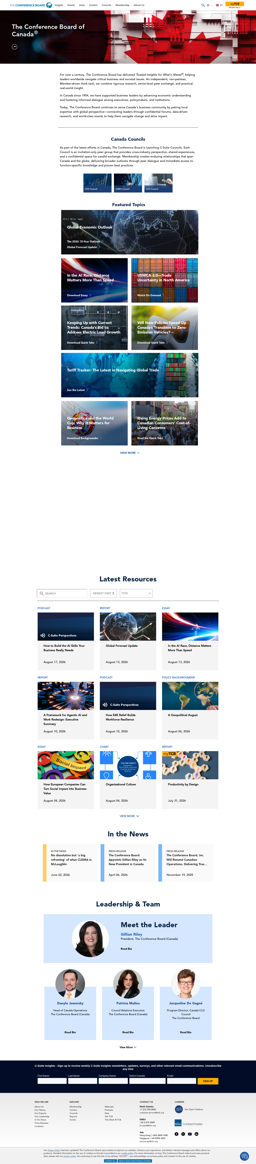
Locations (39, 1126)
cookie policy (127, 1153)
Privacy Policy (54, 1150)
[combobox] (219, 5)
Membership (10, 51)
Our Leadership (42, 1116)
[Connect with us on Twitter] (183, 1133)
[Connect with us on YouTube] (190, 1133)
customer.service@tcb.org (152, 1112)
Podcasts (109, 1110)
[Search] (203, 5)
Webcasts (109, 1106)
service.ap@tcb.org (149, 1141)
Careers (7, 67)
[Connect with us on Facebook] (176, 1133)
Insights (7, 14)
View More (128, 452)
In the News (40, 1119)
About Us (9, 59)
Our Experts (40, 1113)
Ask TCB (109, 1116)
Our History (40, 1110)
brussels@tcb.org (148, 1125)
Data (6, 29)
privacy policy (69, 1156)
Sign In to (14, 82)
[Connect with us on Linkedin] (196, 1133)
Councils (8, 44)
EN (221, 5)
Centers (8, 36)
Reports (73, 1116)
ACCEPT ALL (110, 1161)
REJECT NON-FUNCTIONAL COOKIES (135, 1161)
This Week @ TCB (13, 74)
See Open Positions (194, 1109)
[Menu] (5, 5)
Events (7, 21)
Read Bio (126, 948)
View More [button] (126, 1047)
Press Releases (41, 1123)
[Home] (31, 5)
